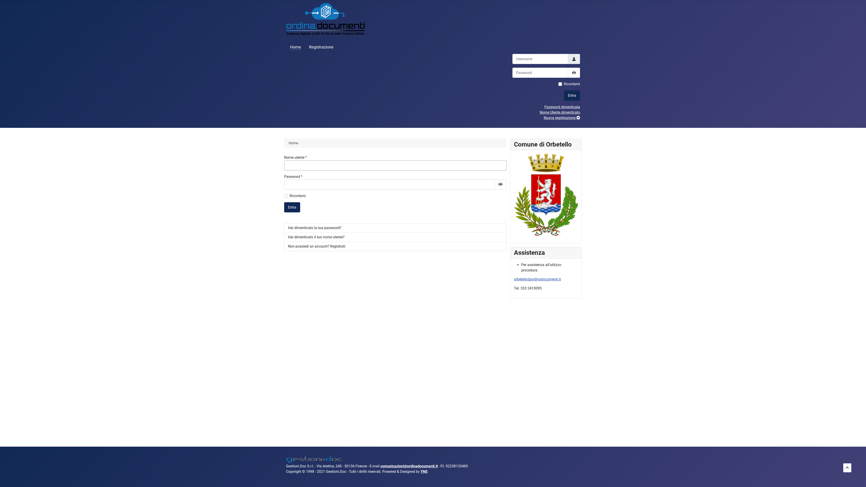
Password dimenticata (562, 107)
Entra (572, 95)
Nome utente (295, 157)
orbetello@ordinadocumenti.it (537, 279)
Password (293, 177)
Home (295, 47)
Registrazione (321, 47)
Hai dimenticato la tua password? (314, 228)
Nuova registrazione (560, 118)
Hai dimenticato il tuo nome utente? (316, 237)
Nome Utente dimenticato (560, 112)
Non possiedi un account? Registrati (316, 246)
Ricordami (572, 84)
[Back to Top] (858, 478)
